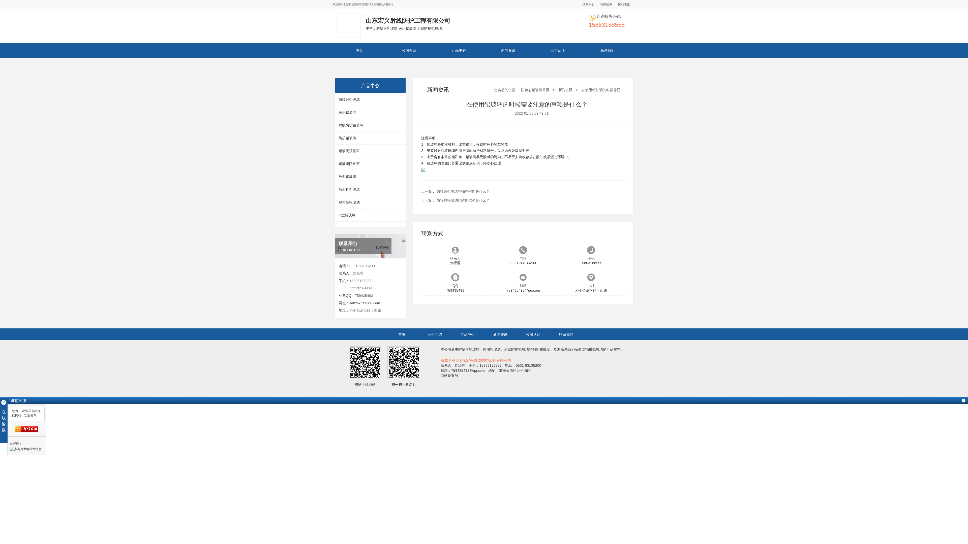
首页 (359, 50)
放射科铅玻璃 (349, 189)
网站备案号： (451, 375)
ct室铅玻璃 (347, 215)
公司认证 (558, 50)
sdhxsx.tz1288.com (364, 303)
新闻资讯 (508, 50)
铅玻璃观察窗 (349, 151)
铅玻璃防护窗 (349, 164)
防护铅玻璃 (347, 138)
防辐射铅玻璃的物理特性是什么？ (463, 191)
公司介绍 (409, 50)
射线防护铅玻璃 (351, 125)
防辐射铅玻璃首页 (535, 90)
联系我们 (588, 4)
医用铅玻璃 (347, 112)
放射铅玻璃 (347, 177)
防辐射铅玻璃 (349, 99)
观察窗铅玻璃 (349, 202)
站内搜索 (606, 4)
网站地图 (624, 4)
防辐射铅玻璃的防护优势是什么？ (463, 200)
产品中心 (459, 50)
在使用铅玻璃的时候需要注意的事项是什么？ (617, 90)
